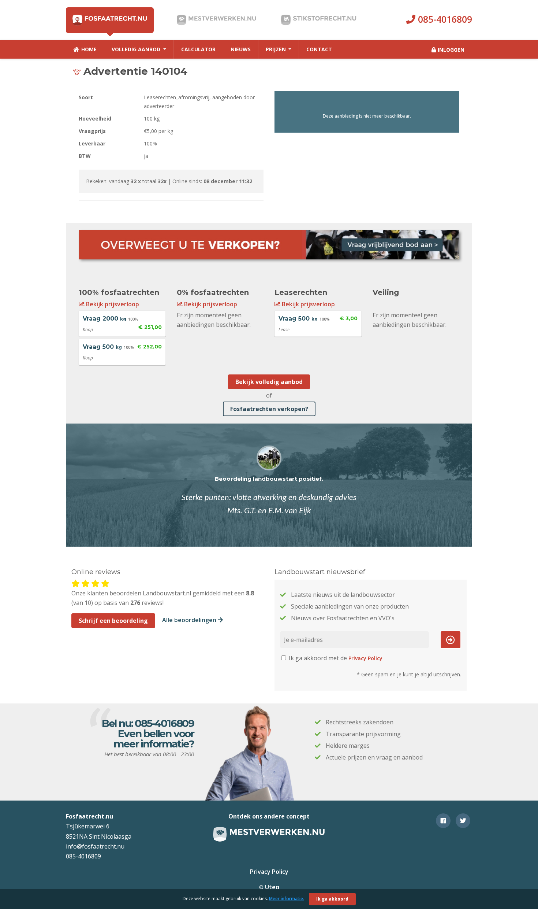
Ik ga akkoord (332, 899)
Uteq (272, 887)
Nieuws (241, 49)
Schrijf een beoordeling (113, 621)
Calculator (198, 49)
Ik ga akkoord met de (334, 658)
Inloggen (451, 49)
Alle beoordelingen (190, 620)
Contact (319, 49)
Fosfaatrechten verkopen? (269, 409)
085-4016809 (443, 19)
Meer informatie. (286, 898)
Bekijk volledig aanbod (269, 382)
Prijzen (276, 49)
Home (89, 49)
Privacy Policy (365, 658)
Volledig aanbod (137, 49)
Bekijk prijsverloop (112, 304)
